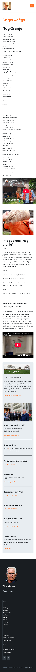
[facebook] (4, 658)
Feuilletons (6, 615)
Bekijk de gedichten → (11, 482)
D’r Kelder (6, 622)
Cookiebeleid (7, 640)
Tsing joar (6, 610)
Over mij (5, 608)
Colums (5, 620)
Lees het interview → (10, 495)
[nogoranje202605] (18, 222)
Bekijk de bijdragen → (11, 464)
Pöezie (5, 617)
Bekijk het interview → (11, 509)
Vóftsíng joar (7, 612)
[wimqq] (7, 2)
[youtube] (8, 658)
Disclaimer (6, 635)
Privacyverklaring (8, 638)
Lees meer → (8, 548)
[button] (4, 222)
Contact (5, 624)
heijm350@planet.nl (9, 649)
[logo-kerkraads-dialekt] (12, 566)
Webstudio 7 (29, 667)
